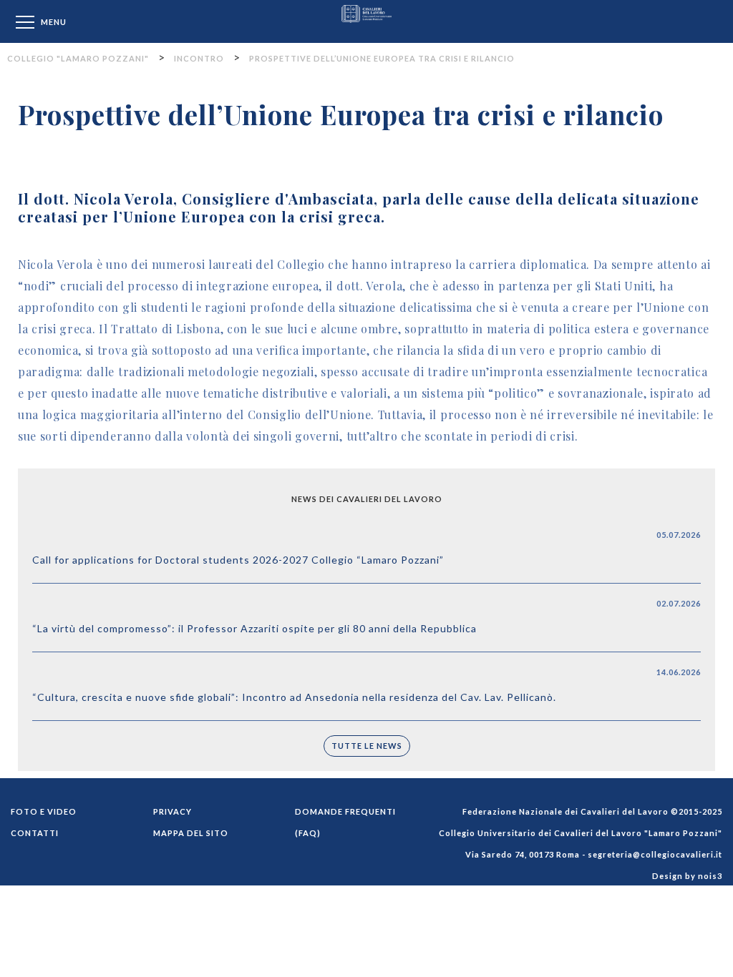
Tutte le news (366, 745)
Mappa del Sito (190, 833)
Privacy (172, 811)
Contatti (35, 833)
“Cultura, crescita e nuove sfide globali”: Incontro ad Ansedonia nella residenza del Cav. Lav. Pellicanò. (294, 697)
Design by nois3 (687, 875)
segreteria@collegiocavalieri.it (655, 854)
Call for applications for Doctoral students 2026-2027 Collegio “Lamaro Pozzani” (238, 560)
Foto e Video (44, 811)
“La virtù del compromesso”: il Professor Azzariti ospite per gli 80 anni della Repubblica (254, 628)
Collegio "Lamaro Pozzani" (366, 21)
